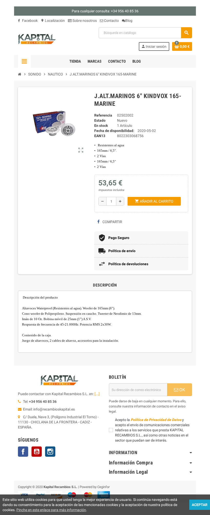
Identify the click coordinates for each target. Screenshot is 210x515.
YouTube (37, 451)
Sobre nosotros (84, 20)
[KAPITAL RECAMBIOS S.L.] (37, 39)
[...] (97, 394)
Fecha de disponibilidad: (114, 131)
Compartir (112, 222)
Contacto (111, 20)
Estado (100, 120)
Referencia (103, 115)
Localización (53, 20)
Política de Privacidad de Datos (156, 420)
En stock (101, 125)
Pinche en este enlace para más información (51, 510)
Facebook (29, 20)
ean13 (99, 136)
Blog (128, 20)
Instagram (50, 451)
